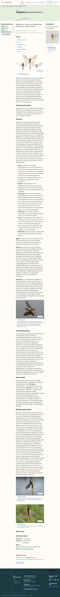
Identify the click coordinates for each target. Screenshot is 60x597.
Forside (3, 5)
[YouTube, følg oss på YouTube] (58, 580)
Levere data (29, 595)
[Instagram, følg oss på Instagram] (52, 580)
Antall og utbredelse (21, 39)
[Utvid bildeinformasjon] (18, 74)
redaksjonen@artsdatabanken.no (30, 577)
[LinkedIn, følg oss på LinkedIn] (55, 580)
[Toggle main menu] (56, 2)
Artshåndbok (50, 24)
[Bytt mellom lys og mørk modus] (33, 2)
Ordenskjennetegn (21, 44)
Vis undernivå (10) (6, 34)
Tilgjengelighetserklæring (16, 595)
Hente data (24, 595)
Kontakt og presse (16, 582)
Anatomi (19, 42)
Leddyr (16, 5)
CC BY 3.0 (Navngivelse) (27, 549)
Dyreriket (11, 5)
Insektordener (51, 47)
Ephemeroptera (24, 73)
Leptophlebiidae (22, 319)
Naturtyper (28, 2)
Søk (50, 2)
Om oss (14, 579)
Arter (22, 2)
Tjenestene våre (16, 581)
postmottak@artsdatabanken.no (30, 588)
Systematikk (20, 46)
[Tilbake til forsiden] (6, 2)
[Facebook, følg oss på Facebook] (50, 580)
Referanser (19, 51)
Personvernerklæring (5, 595)
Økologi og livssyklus (21, 49)
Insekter (20, 5)
